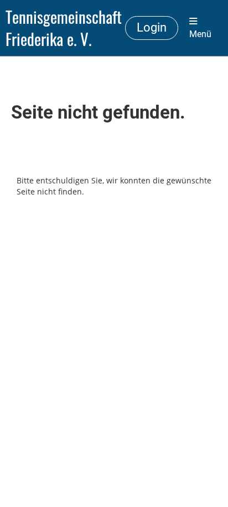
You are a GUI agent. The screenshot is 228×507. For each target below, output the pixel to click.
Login (152, 27)
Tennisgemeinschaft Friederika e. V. (64, 28)
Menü (200, 34)
